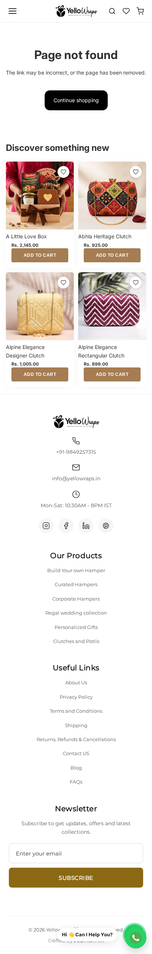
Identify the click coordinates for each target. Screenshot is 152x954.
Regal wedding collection (76, 613)
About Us (76, 682)
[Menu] (12, 11)
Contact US (76, 753)
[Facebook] (66, 525)
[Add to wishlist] (63, 172)
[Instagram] (46, 525)
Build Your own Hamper (76, 570)
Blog (76, 768)
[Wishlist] (126, 11)
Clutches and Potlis (76, 641)
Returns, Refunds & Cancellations (76, 739)
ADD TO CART (40, 255)
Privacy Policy (76, 697)
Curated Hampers (76, 584)
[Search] (112, 11)
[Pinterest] (106, 525)
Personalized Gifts (76, 627)
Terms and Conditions (76, 711)
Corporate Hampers (76, 599)
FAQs (76, 782)
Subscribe (76, 877)
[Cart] (140, 11)
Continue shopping (76, 100)
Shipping (76, 725)
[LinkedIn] (86, 525)
